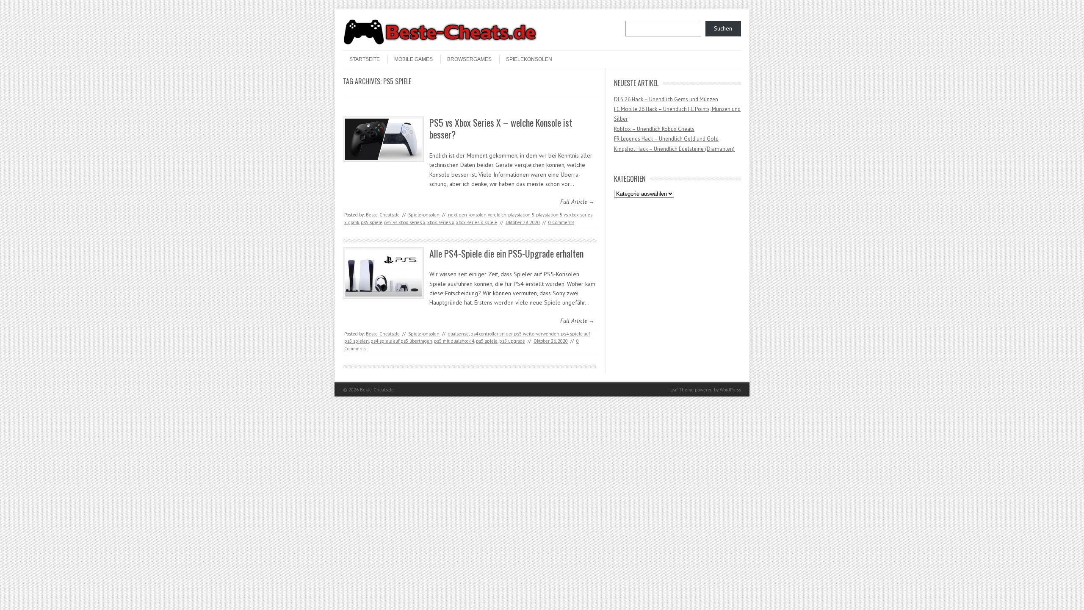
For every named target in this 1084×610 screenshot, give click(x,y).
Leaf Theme (681, 390)
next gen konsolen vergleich (477, 215)
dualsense (458, 334)
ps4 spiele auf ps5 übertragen (401, 341)
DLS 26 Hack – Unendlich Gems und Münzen (666, 99)
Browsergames (469, 59)
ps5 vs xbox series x (405, 222)
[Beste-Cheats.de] (440, 43)
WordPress (730, 390)
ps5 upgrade (512, 341)
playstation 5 (521, 215)
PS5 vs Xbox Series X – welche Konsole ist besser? (500, 128)
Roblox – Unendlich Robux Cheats (654, 129)
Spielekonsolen (529, 59)
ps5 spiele (371, 222)
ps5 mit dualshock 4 (454, 341)
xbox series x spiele (476, 222)
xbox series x (440, 222)
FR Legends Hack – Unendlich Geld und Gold (666, 138)
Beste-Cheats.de (383, 215)
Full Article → (577, 201)
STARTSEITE (364, 59)
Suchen (723, 28)
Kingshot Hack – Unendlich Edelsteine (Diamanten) (674, 148)
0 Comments (561, 222)
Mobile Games (413, 59)
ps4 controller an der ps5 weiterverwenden (514, 334)
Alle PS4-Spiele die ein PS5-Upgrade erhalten (506, 253)
